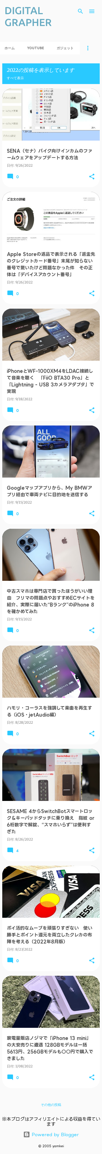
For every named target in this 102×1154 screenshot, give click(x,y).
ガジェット (65, 48)
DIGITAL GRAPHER (28, 16)
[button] (91, 176)
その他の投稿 (51, 1104)
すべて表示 (15, 78)
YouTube (35, 48)
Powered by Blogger (54, 1134)
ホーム (10, 48)
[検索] (80, 11)
